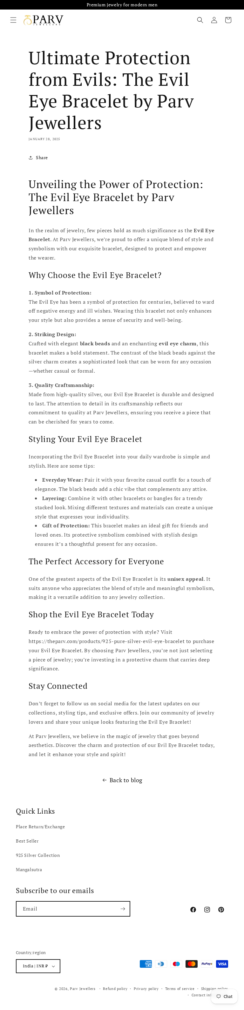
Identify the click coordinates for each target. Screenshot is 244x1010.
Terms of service (180, 988)
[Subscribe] (123, 909)
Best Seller (27, 841)
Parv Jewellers (83, 988)
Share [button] (42, 157)
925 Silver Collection (38, 855)
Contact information (210, 995)
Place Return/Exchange (40, 827)
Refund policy (115, 988)
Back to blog (126, 780)
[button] (13, 20)
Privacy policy (146, 988)
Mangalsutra (29, 869)
